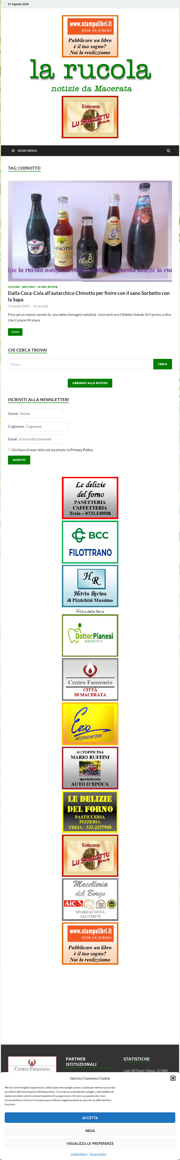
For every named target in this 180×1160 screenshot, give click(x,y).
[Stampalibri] (90, 56)
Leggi (13, 331)
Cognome (16, 426)
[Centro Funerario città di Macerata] (90, 699)
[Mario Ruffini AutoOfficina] (90, 788)
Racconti (28, 287)
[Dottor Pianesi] (90, 655)
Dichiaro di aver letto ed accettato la (52, 449)
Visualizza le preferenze (90, 1143)
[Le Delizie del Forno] (90, 517)
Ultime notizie (48, 287)
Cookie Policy (79, 1154)
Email (13, 439)
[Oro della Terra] (90, 611)
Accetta (90, 1118)
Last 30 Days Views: (140, 1070)
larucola (43, 306)
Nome (13, 413)
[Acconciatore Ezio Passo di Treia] (90, 744)
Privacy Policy (98, 1154)
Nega (90, 1130)
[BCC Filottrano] (90, 562)
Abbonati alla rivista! (90, 383)
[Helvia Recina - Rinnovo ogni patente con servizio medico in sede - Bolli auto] (90, 605)
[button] (173, 1078)
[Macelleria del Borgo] (90, 919)
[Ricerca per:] (90, 364)
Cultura (14, 287)
